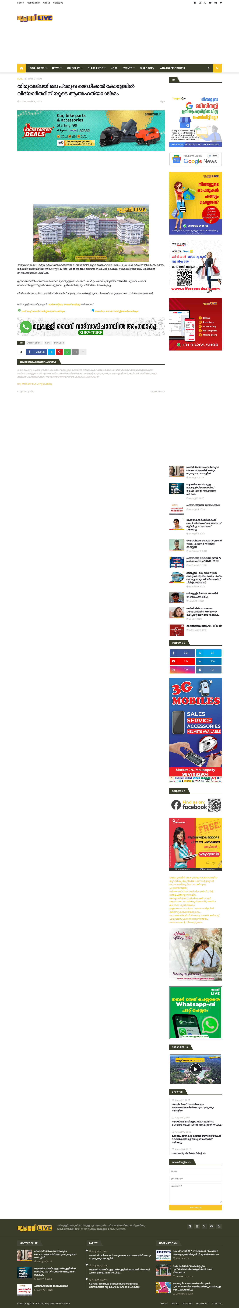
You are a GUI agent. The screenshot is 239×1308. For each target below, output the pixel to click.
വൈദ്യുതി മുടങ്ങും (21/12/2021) (204, 626)
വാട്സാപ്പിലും (55, 304)
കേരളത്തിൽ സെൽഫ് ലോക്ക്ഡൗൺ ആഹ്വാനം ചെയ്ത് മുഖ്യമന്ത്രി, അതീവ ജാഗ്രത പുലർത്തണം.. (192, 901)
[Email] (75, 352)
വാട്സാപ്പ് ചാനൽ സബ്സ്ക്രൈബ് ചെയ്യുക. (43, 311)
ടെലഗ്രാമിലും (72, 304)
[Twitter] (51, 352)
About (46, 2)
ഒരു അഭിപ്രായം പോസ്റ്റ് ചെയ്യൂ (34, 383)
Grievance (202, 1303)
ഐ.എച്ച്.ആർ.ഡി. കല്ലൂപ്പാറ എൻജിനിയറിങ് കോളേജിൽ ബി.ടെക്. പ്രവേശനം (192, 1269)
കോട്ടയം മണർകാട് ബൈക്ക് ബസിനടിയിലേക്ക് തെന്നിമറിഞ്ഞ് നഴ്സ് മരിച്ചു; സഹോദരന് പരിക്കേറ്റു (203, 524)
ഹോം (20, 78)
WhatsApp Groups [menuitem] (172, 68)
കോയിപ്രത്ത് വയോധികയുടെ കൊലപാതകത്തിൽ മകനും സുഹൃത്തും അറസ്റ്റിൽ (202, 470)
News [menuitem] (55, 68)
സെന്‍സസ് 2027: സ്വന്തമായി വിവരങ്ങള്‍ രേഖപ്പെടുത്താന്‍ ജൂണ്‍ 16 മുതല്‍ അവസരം (196, 1253)
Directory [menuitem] (147, 68)
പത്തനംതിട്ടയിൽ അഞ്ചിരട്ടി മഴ (203, 505)
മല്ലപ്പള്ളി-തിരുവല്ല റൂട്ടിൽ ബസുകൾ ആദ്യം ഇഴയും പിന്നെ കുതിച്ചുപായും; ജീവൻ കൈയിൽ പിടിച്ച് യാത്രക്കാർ (204, 577)
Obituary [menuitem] (73, 68)
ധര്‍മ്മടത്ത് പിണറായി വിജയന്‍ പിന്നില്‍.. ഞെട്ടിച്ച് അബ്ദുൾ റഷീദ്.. (191, 893)
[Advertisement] (158, 34)
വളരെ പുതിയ (26, 391)
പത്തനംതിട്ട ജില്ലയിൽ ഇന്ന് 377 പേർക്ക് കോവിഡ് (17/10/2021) (203, 559)
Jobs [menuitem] (114, 68)
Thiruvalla (59, 342)
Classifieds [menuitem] (95, 68)
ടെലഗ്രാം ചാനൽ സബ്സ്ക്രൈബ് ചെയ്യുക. (116, 311)
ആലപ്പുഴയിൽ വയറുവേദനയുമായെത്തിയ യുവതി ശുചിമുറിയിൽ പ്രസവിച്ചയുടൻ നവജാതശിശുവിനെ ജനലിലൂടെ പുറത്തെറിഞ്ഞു (193, 883)
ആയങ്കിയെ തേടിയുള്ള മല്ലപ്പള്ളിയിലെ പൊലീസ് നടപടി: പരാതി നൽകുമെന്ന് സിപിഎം (201, 489)
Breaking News (33, 78)
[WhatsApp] (67, 352)
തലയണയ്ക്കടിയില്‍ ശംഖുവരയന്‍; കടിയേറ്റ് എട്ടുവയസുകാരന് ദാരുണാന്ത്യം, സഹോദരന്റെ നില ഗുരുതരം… (194, 919)
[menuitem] (21, 68)
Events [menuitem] (127, 68)
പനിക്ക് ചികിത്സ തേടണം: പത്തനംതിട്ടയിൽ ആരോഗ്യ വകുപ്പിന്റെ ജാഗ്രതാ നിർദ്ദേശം (202, 611)
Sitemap (187, 1303)
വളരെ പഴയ (156, 391)
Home (20, 2)
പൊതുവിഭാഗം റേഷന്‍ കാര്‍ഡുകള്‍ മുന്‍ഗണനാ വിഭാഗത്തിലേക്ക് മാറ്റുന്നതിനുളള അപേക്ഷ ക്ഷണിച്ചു (197, 1286)
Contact (58, 2)
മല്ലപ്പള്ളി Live (27, 1303)
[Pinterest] (59, 352)
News (47, 342)
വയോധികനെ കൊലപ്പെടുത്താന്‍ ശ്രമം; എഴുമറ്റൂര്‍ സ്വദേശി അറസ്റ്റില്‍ (204, 544)
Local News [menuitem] (36, 68)
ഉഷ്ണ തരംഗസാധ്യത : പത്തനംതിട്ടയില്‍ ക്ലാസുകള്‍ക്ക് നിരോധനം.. (191, 910)
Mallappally (33, 2)
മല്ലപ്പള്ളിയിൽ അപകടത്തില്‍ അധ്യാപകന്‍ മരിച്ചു (202, 595)
